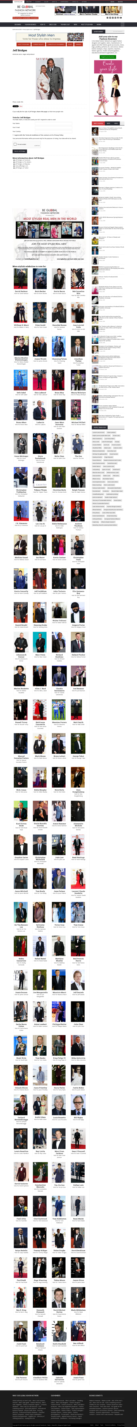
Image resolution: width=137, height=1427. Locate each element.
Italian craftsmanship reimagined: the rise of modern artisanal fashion (111, 396)
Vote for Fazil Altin (21, 1221)
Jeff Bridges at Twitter (22, 168)
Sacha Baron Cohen (21, 1025)
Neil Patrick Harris (78, 960)
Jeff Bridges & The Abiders (23, 162)
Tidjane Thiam (40, 490)
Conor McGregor (21, 456)
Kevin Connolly (21, 591)
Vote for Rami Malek (78, 1221)
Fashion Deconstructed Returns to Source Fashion (111, 208)
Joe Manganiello (40, 992)
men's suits (28, 1400)
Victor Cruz (59, 925)
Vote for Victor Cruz (59, 927)
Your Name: (16, 123)
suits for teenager (107, 442)
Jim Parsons (21, 1377)
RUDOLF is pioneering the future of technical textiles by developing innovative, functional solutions (111, 268)
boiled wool (116, 469)
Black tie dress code (98, 472)
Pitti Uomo (116, 475)
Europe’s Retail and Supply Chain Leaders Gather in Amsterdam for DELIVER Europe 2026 (111, 228)
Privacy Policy (58, 135)
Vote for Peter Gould (40, 327)
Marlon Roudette (21, 688)
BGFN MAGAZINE (17, 29)
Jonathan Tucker (78, 360)
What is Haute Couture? (108, 522)
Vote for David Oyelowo (21, 1186)
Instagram (118, 18)
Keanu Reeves (97, 460)
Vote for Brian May (59, 395)
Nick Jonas (21, 790)
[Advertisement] (68, 194)
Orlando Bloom (21, 1088)
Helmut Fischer (78, 655)
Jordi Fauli (21, 1344)
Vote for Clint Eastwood (40, 1221)
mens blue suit (111, 451)
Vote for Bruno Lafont (59, 758)
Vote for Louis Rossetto (59, 1120)
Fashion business (30, 24)
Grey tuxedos (96, 475)
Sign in (112, 2)
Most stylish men (27, 29)
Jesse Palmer (59, 891)
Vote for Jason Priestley (40, 1090)
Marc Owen (40, 655)
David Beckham (78, 1250)
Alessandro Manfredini (114, 488)
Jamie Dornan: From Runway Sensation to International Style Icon (111, 178)
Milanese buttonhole (98, 451)
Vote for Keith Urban (40, 1119)
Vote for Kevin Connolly (21, 593)
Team (101, 1425)
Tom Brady (40, 891)
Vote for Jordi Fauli (21, 1346)
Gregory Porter (78, 625)
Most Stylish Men (87, 24)
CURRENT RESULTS (38, 44)
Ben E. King (21, 1310)
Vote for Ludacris (40, 424)
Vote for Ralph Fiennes (78, 492)
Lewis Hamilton (21, 1151)
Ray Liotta (40, 1151)
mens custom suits (108, 466)
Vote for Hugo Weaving (40, 1282)
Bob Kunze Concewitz (40, 723)
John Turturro (59, 591)
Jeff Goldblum (40, 591)
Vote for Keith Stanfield (59, 1346)
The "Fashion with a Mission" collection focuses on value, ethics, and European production (110, 327)
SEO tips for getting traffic (100, 454)
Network (84, 2)
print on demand (97, 497)
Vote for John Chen (78, 1026)
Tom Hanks (40, 1058)
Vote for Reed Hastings (78, 859)
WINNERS (78, 44)
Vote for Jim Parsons (21, 1380)
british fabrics (96, 466)
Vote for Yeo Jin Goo (59, 1187)
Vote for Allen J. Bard (40, 691)
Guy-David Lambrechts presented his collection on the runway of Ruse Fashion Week (111, 318)
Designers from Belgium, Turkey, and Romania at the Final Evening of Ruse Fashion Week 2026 (110, 347)
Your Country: (17, 131)
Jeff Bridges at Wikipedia (22, 164)
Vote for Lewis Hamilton (21, 1153)
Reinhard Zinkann (40, 1345)
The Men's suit (65, 24)
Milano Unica (96, 479)
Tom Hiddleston (59, 1219)
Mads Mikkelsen (78, 1310)
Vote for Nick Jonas (21, 792)
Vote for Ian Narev (40, 559)
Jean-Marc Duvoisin (59, 423)
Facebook (107, 18)
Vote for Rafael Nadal (40, 961)
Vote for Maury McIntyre (78, 395)
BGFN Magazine (18, 2)
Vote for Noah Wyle (21, 1060)
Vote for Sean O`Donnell (78, 1153)
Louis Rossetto (59, 1117)
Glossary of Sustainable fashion (102, 500)
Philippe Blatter (59, 1024)
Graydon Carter (21, 857)
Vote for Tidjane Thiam (40, 492)
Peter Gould (40, 325)
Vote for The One (78, 458)
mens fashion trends (99, 463)
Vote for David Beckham (78, 1252)
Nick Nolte (59, 790)
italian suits (107, 448)
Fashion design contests (114, 506)
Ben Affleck (78, 1343)
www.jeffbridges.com (21, 166)
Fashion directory (35, 1402)
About (97, 1425)
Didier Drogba (59, 1250)
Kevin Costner (59, 557)
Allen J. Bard (40, 688)
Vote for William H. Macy (21, 327)
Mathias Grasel (21, 557)
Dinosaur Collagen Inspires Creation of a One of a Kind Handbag (110, 188)
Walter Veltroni (59, 620)
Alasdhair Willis (40, 1377)
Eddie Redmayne (59, 524)
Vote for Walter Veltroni (59, 622)
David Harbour (21, 291)
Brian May (59, 393)
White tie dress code (113, 472)
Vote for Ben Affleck (78, 1345)
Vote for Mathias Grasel (21, 559)
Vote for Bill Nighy (78, 1120)
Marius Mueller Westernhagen (21, 359)
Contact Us (75, 2)
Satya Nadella (21, 1250)
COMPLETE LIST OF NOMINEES (56, 44)
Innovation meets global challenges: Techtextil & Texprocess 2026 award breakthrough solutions (109, 357)
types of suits (106, 469)
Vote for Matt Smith (78, 724)
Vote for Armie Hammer (59, 826)
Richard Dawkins (59, 656)
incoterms (106, 491)
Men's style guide (24, 1402)
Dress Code (52, 24)
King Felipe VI (59, 1058)
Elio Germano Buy (78, 592)
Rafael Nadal (40, 959)
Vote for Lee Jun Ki (40, 526)
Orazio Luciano (116, 445)
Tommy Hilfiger (40, 1250)
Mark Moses (40, 756)
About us (54, 2)
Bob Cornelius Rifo (78, 292)
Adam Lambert (40, 1024)
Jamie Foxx (78, 1377)
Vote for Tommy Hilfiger (40, 1252)
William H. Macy (21, 325)
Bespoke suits (119, 1414)
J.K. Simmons (21, 523)
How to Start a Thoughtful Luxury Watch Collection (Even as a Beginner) (110, 128)
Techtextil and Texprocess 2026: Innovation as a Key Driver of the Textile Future (111, 386)
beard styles (117, 500)
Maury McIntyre (78, 393)
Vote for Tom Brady (40, 893)
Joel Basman (78, 688)
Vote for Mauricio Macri (59, 994)
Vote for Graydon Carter (21, 859)
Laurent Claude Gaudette (78, 892)
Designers (18, 24)
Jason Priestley (40, 1088)
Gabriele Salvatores (59, 1378)
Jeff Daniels (78, 992)
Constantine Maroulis (40, 1186)
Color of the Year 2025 (109, 513)
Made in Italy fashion (111, 497)
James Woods (40, 359)
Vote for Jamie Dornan (21, 994)
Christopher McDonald (40, 858)
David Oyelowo (21, 1184)
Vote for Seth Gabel (21, 395)
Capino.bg (95, 522)
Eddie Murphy (40, 790)
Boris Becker (40, 291)
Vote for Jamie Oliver (78, 1282)
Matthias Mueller (59, 960)
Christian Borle (59, 490)
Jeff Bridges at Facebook (22, 160)
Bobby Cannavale (21, 960)
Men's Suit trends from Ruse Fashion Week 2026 (111, 247)
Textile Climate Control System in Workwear (109, 257)
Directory (29, 2)
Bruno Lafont (59, 756)
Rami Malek (78, 1219)
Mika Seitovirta (78, 1058)
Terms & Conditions (110, 1425)
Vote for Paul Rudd (21, 1282)
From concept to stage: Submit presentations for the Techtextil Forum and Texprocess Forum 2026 (111, 407)
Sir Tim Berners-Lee (21, 926)
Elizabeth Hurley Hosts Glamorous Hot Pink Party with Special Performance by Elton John (110, 288)
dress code (96, 442)
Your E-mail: (16, 127)
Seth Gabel (21, 393)
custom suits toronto (98, 432)
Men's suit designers (62, 1402)
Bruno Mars (21, 422)
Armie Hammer (59, 824)
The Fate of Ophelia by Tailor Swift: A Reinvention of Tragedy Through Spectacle (111, 416)
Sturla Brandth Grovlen (40, 824)
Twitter (110, 18)
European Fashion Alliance (112, 519)
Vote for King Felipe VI (59, 1060)
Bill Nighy (78, 1117)
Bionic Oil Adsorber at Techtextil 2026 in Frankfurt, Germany (110, 297)
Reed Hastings (78, 857)
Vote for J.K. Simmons (21, 525)
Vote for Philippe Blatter (59, 1026)
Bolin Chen (59, 456)
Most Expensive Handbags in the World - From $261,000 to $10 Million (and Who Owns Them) (111, 149)
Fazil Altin (21, 1219)
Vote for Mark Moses (40, 758)
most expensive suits (99, 482)
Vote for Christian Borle (59, 492)
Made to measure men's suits (112, 460)
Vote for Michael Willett (78, 424)
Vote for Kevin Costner (59, 559)
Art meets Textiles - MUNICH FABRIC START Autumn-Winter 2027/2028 (110, 168)
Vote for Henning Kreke (40, 627)
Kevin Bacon (59, 291)
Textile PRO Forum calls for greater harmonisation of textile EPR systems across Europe (110, 159)
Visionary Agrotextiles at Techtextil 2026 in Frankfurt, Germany (111, 307)
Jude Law (59, 857)
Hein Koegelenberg (78, 791)
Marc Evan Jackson (59, 1152)
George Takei (78, 756)
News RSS (54, 1425)
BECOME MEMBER (117, 31)
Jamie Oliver (78, 1280)
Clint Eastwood (40, 1219)
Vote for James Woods (40, 361)
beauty (117, 442)
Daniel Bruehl (21, 625)
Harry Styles (59, 1088)
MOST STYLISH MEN (23, 44)
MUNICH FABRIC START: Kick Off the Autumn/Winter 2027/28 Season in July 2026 (110, 199)
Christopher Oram (78, 558)
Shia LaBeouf (40, 393)
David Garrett (114, 454)
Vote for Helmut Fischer (78, 657)
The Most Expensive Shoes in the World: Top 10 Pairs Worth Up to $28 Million (111, 138)
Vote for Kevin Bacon (59, 293)
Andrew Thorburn (78, 525)
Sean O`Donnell (78, 1151)
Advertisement (64, 2)
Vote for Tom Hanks (40, 1060)
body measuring (111, 516)
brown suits (116, 435)
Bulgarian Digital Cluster (64, 1425)
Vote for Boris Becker (40, 293)
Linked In (115, 18)
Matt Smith (78, 722)
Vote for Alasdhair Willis (40, 1380)
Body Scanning (97, 485)
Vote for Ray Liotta (40, 1153)
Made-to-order (106, 1400)
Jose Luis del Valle (78, 326)
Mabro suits (106, 475)
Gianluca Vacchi (97, 457)
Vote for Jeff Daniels (78, 994)
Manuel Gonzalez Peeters (21, 757)
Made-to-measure (94, 1400)
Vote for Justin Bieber (78, 1090)
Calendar (37, 2)
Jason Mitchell (21, 891)
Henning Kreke (40, 625)
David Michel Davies (59, 1311)
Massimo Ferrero (59, 722)
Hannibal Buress (59, 325)
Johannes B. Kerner (21, 656)
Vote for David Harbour (21, 293)
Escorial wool (96, 491)
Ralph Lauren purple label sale (101, 435)
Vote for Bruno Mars (21, 424)
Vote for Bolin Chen (59, 458)
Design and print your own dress (113, 509)
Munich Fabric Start (117, 491)
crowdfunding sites (98, 494)
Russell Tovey (21, 722)
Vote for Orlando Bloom (21, 1090)
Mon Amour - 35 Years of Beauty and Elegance (109, 237)
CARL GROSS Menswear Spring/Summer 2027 (111, 218)
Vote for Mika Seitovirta (78, 1060)
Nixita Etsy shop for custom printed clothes (105, 525)
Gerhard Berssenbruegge (21, 1118)
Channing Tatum (59, 359)
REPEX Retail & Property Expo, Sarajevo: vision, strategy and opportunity (111, 376)
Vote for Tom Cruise (78, 927)
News (75, 24)
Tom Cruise (78, 925)
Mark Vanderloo (97, 438)
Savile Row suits (112, 463)
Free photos (96, 513)
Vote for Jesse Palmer (59, 893)
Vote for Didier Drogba (59, 1252)
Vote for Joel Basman (78, 691)
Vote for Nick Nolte (59, 792)
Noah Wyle (21, 1058)
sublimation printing (112, 494)
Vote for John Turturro (59, 593)
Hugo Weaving (40, 1280)
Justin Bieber (78, 1088)
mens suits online (113, 482)
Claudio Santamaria (59, 689)
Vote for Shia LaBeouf (40, 395)
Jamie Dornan (21, 992)
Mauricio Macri (59, 992)
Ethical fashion (97, 509)
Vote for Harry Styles (59, 1090)
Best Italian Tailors (108, 479)
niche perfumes (97, 519)
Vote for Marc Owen (40, 657)
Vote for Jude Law (59, 859)
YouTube (121, 18)
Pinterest (113, 18)
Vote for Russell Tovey (21, 724)
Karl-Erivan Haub (21, 825)
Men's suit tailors (70, 1400)
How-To (42, 24)
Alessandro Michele (78, 825)
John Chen (78, 1024)
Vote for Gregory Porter (78, 627)
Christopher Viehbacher (21, 491)
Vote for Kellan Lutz (78, 1187)
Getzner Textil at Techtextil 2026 (108, 277)
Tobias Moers (59, 1280)
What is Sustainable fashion (101, 503)
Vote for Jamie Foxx (78, 1380)
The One (78, 456)
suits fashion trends (98, 506)
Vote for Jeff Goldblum (40, 593)
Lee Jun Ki (40, 524)
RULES (70, 44)
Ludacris (40, 422)
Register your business (107, 57)
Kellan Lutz (78, 1185)
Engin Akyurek (109, 457)
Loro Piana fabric (109, 438)
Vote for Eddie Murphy (40, 792)
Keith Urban (40, 1117)
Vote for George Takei (78, 758)
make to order (118, 448)
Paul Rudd (21, 1280)
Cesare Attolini (97, 445)
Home (91, 1425)
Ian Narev (40, 557)
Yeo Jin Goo (59, 1185)
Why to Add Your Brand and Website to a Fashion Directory (110, 366)
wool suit (106, 445)
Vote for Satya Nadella (21, 1252)
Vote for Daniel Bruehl (21, 627)
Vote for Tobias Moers (59, 1282)
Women (99, 24)
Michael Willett (78, 422)
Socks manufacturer (98, 516)
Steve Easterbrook (40, 457)
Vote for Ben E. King (21, 1312)
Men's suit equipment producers (68, 1406)
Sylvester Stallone (40, 926)
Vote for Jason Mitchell (21, 893)
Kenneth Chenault (40, 1311)
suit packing (96, 469)
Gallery (46, 2)
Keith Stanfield (59, 1344)
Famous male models (99, 488)
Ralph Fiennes (78, 490)
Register (120, 2)
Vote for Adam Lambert (40, 1026)
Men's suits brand (109, 485)
